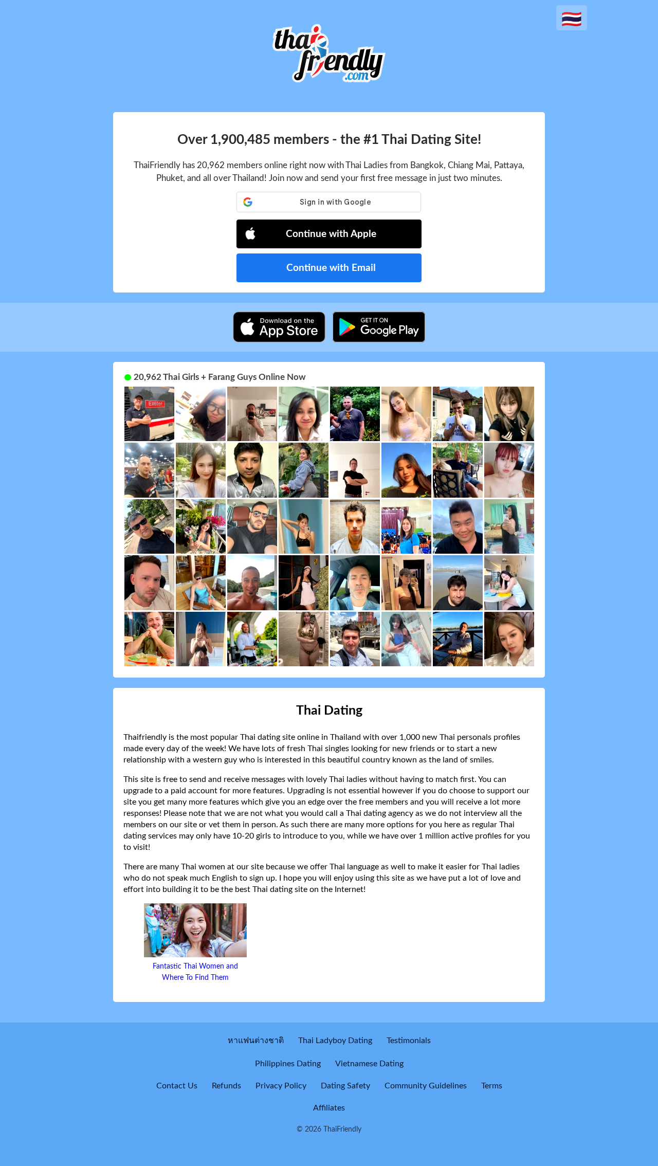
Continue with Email (331, 268)
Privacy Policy (280, 1086)
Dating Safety (345, 1086)
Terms (491, 1086)
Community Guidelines (426, 1086)
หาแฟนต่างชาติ (256, 1040)
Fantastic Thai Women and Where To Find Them (195, 972)
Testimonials (409, 1040)
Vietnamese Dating (369, 1064)
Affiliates (329, 1108)
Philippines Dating (288, 1064)
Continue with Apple (331, 234)
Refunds (226, 1086)
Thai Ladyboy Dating (335, 1040)
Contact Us (176, 1086)
